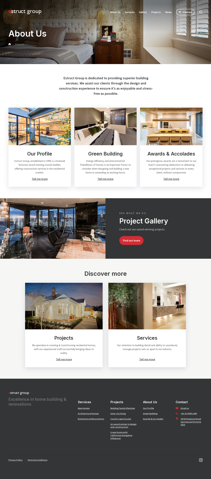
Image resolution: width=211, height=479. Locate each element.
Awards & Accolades (153, 418)
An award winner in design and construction (123, 426)
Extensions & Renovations (91, 418)
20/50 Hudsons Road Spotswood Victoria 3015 (191, 421)
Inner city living (118, 413)
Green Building (150, 413)
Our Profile (148, 408)
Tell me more (40, 179)
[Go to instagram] (201, 460)
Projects (116, 402)
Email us (185, 408)
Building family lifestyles (122, 408)
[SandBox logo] (24, 12)
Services (84, 402)
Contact (187, 12)
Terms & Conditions (37, 460)
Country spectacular (120, 418)
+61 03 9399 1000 (189, 413)
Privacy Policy (15, 460)
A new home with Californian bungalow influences (121, 435)
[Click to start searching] (201, 12)
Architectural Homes (88, 413)
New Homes (84, 408)
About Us (19, 44)
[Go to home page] (9, 44)
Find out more (131, 240)
